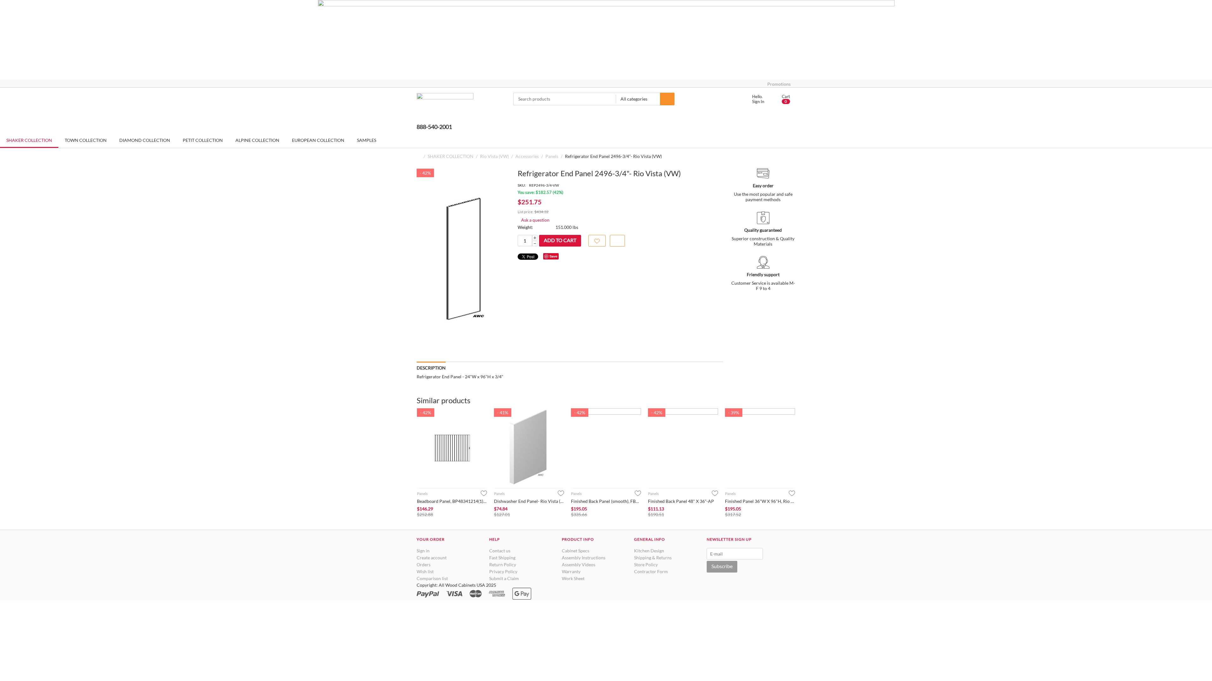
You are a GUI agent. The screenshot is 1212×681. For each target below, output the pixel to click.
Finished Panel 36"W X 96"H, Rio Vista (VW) (760, 501)
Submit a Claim (504, 578)
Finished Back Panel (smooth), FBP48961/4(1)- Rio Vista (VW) (606, 501)
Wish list (425, 571)
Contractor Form (651, 571)
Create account (432, 557)
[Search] (667, 99)
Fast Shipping (502, 557)
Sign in (423, 550)
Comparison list (432, 578)
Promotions (779, 84)
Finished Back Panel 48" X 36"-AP (681, 501)
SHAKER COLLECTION (450, 156)
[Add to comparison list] (617, 241)
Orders (424, 564)
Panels (551, 156)
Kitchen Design (649, 550)
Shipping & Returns (653, 557)
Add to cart (560, 240)
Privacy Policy (503, 571)
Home (419, 156)
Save (553, 256)
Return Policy (502, 564)
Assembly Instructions (583, 557)
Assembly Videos (578, 564)
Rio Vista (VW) (494, 156)
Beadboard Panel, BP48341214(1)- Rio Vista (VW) (452, 501)
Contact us (499, 550)
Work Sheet (573, 578)
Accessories (527, 156)
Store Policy (646, 564)
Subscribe (722, 566)
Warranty (571, 571)
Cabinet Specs (575, 550)
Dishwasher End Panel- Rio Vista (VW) (529, 501)
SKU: (522, 185)
